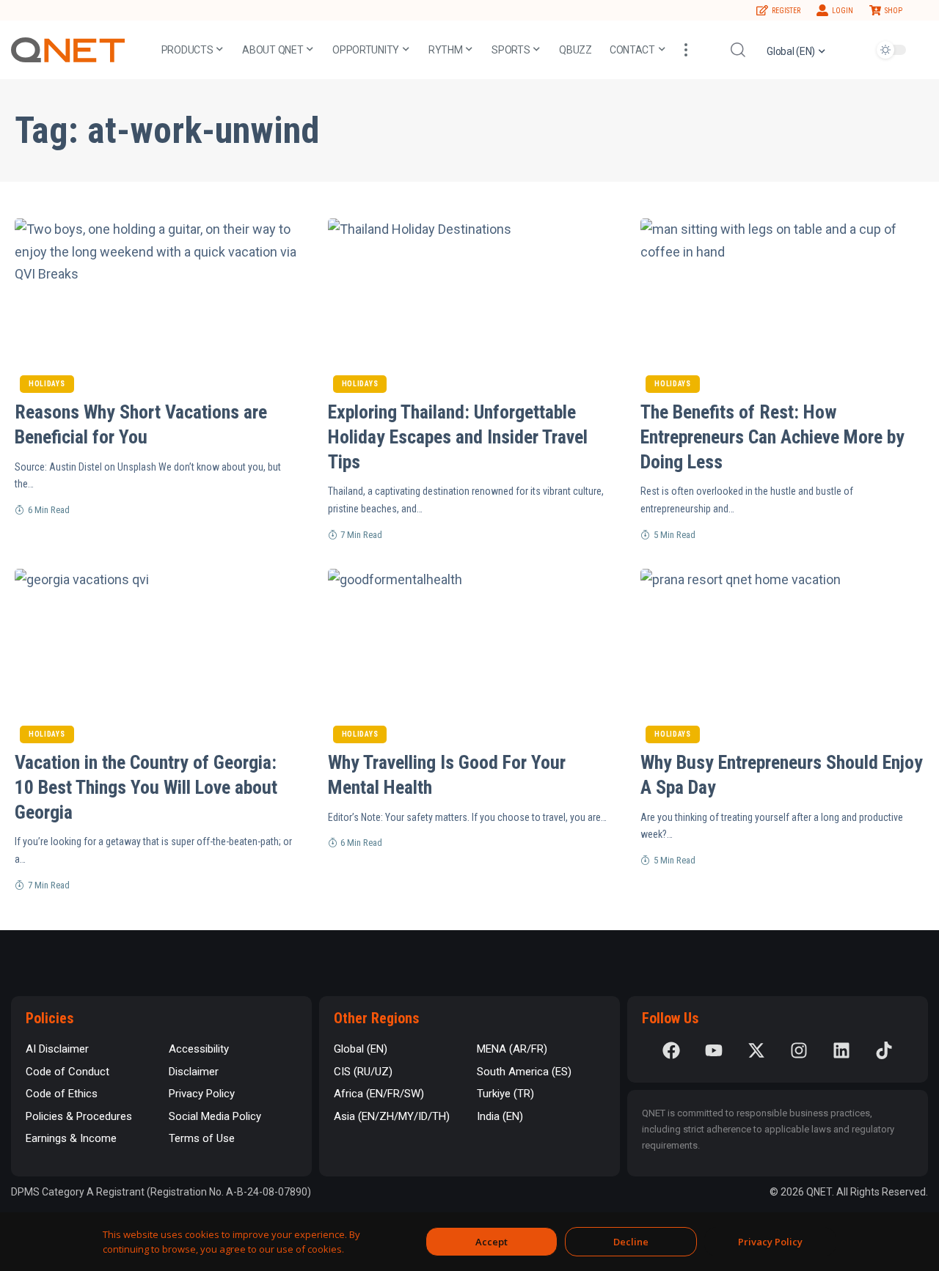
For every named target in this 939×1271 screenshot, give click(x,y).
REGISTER (786, 11)
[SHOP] (875, 10)
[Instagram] (798, 1050)
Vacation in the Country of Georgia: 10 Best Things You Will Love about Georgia (146, 787)
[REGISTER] (762, 10)
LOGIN (842, 11)
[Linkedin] (841, 1050)
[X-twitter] (756, 1050)
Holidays (47, 384)
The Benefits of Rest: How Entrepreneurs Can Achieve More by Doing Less (772, 437)
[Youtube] (713, 1050)
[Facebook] (671, 1050)
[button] (686, 50)
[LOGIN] (822, 10)
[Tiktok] (884, 1050)
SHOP (893, 11)
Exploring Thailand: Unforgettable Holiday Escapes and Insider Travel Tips (458, 437)
